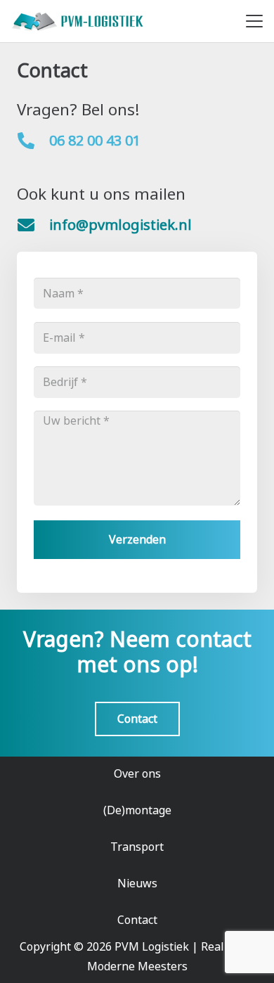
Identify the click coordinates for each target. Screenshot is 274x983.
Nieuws (137, 883)
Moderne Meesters (137, 966)
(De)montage (137, 810)
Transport (137, 846)
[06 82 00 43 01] (33, 140)
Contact (137, 919)
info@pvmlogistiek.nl (120, 224)
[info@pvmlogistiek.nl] (33, 225)
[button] (254, 21)
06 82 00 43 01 (95, 140)
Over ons (137, 773)
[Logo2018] (78, 21)
